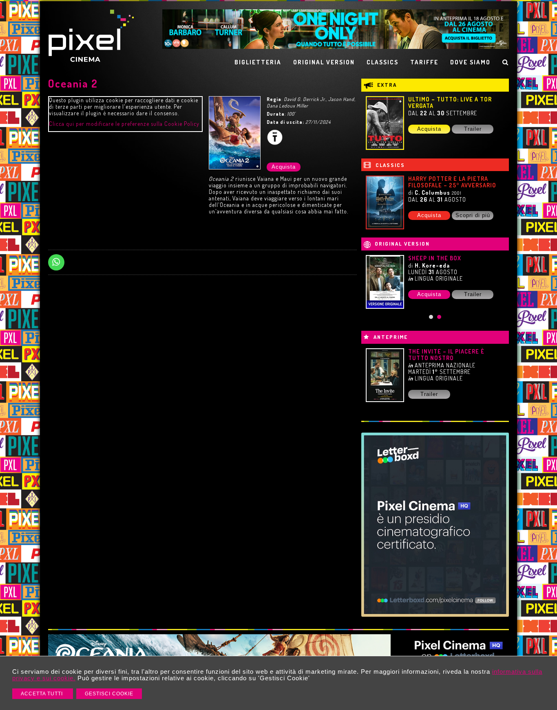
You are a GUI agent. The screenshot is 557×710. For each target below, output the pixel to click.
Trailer (473, 129)
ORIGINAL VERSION (324, 62)
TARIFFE (424, 62)
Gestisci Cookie (109, 694)
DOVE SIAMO (470, 62)
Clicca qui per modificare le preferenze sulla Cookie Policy (124, 123)
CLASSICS (382, 62)
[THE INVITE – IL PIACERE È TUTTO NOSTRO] (385, 375)
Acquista (284, 167)
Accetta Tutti (42, 694)
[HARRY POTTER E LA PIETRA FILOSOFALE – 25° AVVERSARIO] (385, 202)
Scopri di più (472, 215)
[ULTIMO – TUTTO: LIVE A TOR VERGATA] (385, 123)
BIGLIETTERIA (257, 62)
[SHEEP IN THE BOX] (385, 282)
